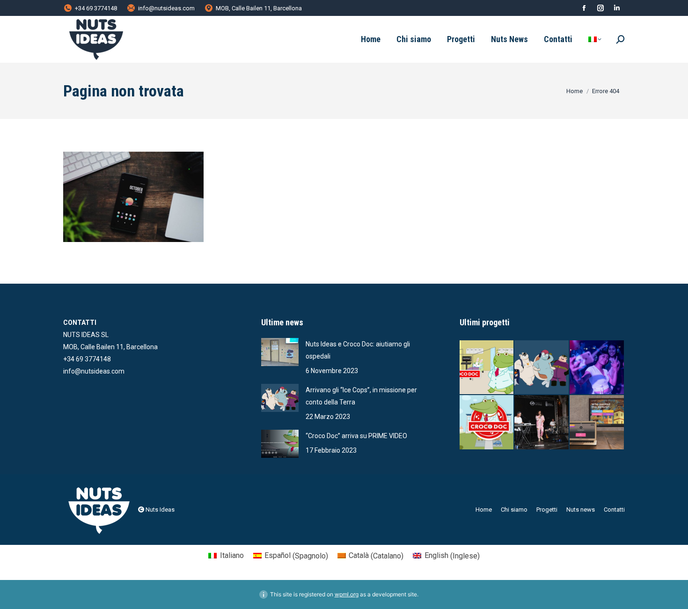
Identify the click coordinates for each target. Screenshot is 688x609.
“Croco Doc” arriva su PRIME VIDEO (356, 436)
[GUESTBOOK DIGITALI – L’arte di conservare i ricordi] (597, 368)
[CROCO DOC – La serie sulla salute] (487, 422)
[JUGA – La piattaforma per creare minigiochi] (597, 422)
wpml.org (347, 594)
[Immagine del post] (280, 352)
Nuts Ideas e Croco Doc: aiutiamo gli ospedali (358, 350)
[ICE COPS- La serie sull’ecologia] (542, 368)
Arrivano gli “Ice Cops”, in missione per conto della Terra (361, 396)
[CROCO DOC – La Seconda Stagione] (487, 368)
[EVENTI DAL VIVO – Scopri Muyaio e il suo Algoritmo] (542, 422)
